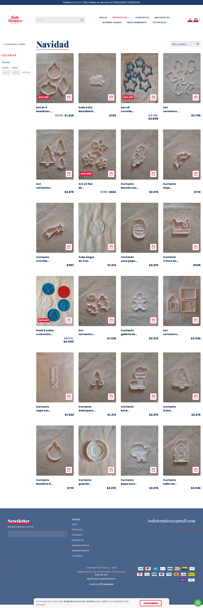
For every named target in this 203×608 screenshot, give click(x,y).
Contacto (142, 17)
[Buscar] (82, 20)
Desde (5, 67)
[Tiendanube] (101, 585)
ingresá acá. (101, 574)
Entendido (151, 603)
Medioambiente (137, 22)
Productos (120, 17)
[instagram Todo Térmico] (179, 529)
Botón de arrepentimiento (101, 578)
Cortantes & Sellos (15, 44)
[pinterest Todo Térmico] (194, 529)
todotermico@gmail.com (171, 520)
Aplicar (26, 72)
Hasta (15, 67)
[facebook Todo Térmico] (187, 529)
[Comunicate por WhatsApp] (197, 602)
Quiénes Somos (112, 22)
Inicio (103, 17)
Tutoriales (159, 22)
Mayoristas (162, 17)
